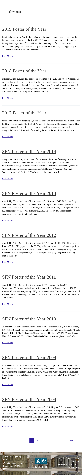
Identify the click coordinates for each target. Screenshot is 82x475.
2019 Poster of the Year (24, 29)
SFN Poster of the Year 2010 (29, 318)
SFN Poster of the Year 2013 (29, 193)
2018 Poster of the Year (24, 70)
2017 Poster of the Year (24, 112)
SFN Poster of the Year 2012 (29, 235)
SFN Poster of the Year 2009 (29, 357)
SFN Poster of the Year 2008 (29, 399)
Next (73, 440)
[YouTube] (43, 467)
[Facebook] (36, 467)
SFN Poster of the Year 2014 (29, 151)
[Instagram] (39, 467)
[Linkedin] (46, 467)
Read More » (7, 56)
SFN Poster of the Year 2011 (29, 277)
